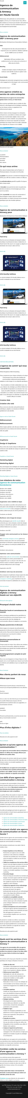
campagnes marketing (6, 578)
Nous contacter (4, 32)
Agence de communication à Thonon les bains (15, 819)
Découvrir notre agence (6, 600)
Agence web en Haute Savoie (7, 416)
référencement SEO (5, 508)
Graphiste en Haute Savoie (7, 456)
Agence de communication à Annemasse (14, 821)
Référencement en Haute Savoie (8, 436)
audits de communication (12, 557)
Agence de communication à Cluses (12, 823)
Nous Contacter (4, 670)
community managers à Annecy (10, 538)
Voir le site (2, 251)
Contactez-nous (4, 1078)
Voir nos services (4, 586)
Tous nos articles (4, 733)
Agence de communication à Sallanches (13, 825)
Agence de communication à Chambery (13, 817)
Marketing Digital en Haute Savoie (8, 476)
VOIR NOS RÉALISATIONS (6, 362)
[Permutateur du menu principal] (25, 2)
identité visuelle (16, 521)
